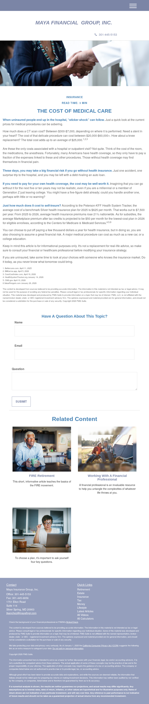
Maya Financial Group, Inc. (74, 22)
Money (81, 604)
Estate (80, 593)
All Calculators (85, 618)
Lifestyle (82, 607)
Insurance (83, 596)
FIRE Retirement (42, 476)
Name (19, 322)
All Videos (82, 615)
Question (18, 369)
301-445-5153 (108, 34)
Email (18, 346)
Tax (79, 600)
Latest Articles (85, 611)
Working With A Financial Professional (107, 477)
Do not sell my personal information (68, 648)
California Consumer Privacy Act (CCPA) (101, 645)
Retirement (83, 589)
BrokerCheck (72, 621)
